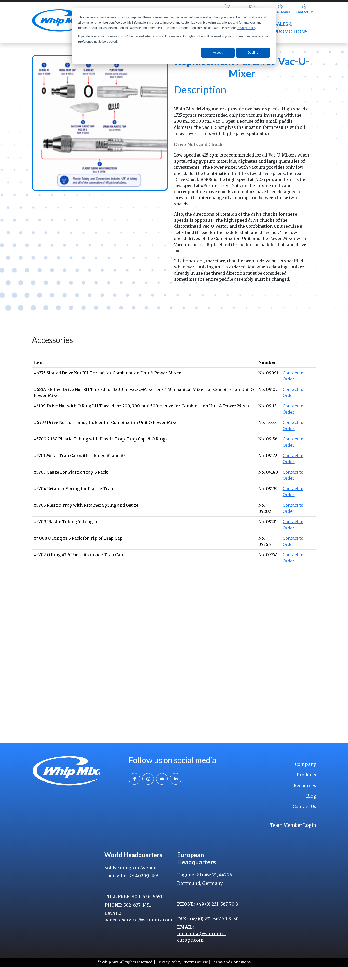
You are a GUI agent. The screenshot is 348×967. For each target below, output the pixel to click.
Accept (217, 52)
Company (305, 764)
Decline (253, 52)
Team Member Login (293, 825)
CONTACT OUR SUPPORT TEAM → (240, 716)
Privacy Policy (246, 28)
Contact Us (305, 12)
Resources (304, 785)
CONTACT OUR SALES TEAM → (101, 705)
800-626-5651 (147, 897)
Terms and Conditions (231, 962)
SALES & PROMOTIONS (291, 27)
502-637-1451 (137, 905)
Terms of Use (196, 962)
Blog (311, 796)
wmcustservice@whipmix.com (138, 920)
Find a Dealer (279, 12)
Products (306, 775)
